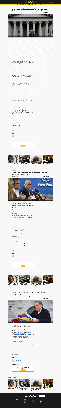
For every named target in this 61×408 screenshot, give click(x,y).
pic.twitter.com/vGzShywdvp (22, 229)
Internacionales (34, 4)
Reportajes (30, 4)
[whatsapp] (44, 12)
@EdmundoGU (29, 336)
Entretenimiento (39, 4)
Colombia (23, 4)
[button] (30, 36)
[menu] (8, 2)
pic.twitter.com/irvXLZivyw (20, 340)
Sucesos (21, 4)
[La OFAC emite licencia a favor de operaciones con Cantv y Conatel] (13, 159)
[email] (47, 12)
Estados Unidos (27, 4)
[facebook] (45, 12)
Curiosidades (42, 4)
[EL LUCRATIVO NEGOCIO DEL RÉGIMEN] (48, 159)
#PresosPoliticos (18, 217)
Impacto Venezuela (18, 136)
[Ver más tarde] (43, 12)
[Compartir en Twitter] (46, 12)
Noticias (18, 4)
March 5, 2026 (22, 230)
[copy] (48, 12)
